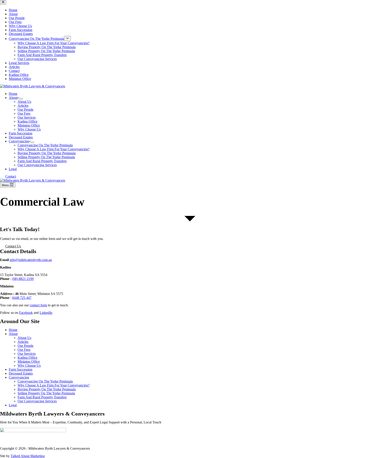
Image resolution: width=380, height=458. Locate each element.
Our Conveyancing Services (37, 165)
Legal (13, 169)
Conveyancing (19, 141)
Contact (10, 176)
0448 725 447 (21, 298)
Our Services (27, 117)
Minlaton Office (29, 125)
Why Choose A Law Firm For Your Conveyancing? (54, 149)
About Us (24, 101)
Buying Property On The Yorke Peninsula (47, 153)
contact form (38, 305)
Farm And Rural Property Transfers (42, 161)
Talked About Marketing (28, 456)
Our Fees (24, 113)
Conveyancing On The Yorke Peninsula (45, 145)
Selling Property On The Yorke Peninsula (46, 157)
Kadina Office (27, 121)
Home (13, 94)
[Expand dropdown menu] (21, 98)
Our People (25, 109)
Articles (23, 105)
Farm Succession (20, 133)
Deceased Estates (21, 137)
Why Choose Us (29, 129)
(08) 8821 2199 (23, 279)
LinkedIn (46, 313)
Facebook (26, 313)
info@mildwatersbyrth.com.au (31, 260)
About (13, 97)
